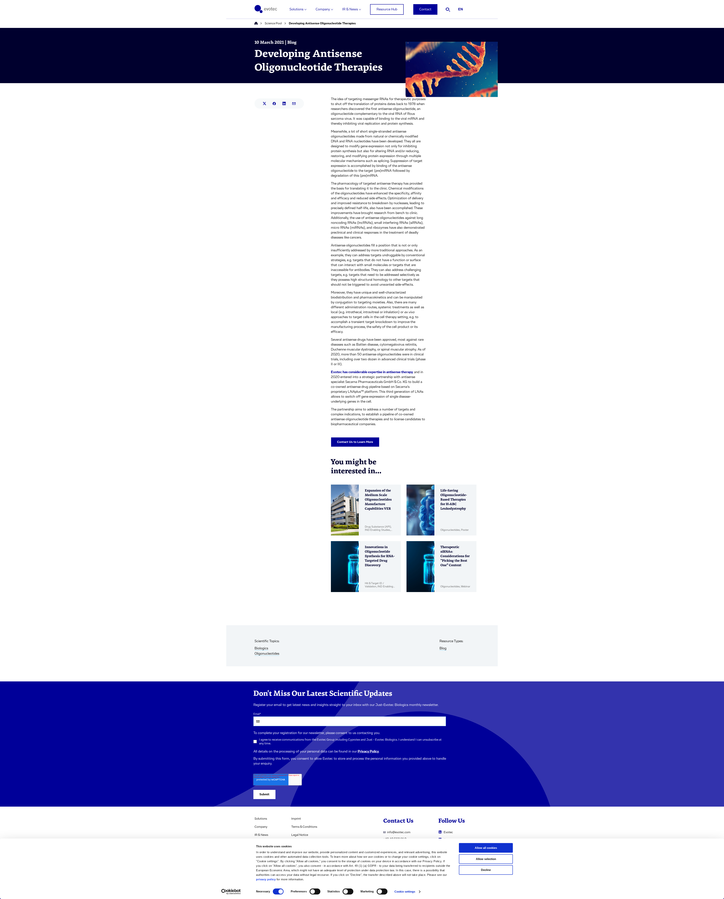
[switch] (315, 891)
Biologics (261, 648)
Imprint (296, 818)
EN (460, 9)
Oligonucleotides (267, 653)
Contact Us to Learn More (355, 441)
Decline (486, 869)
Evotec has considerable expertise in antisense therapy (372, 372)
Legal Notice (299, 834)
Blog (442, 648)
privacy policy (266, 879)
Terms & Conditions (304, 826)
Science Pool (273, 23)
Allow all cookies (486, 847)
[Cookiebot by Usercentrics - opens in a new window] (231, 891)
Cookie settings (404, 891)
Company (323, 9)
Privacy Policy (368, 751)
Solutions (296, 9)
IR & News (350, 9)
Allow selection (486, 859)
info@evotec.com (398, 832)
